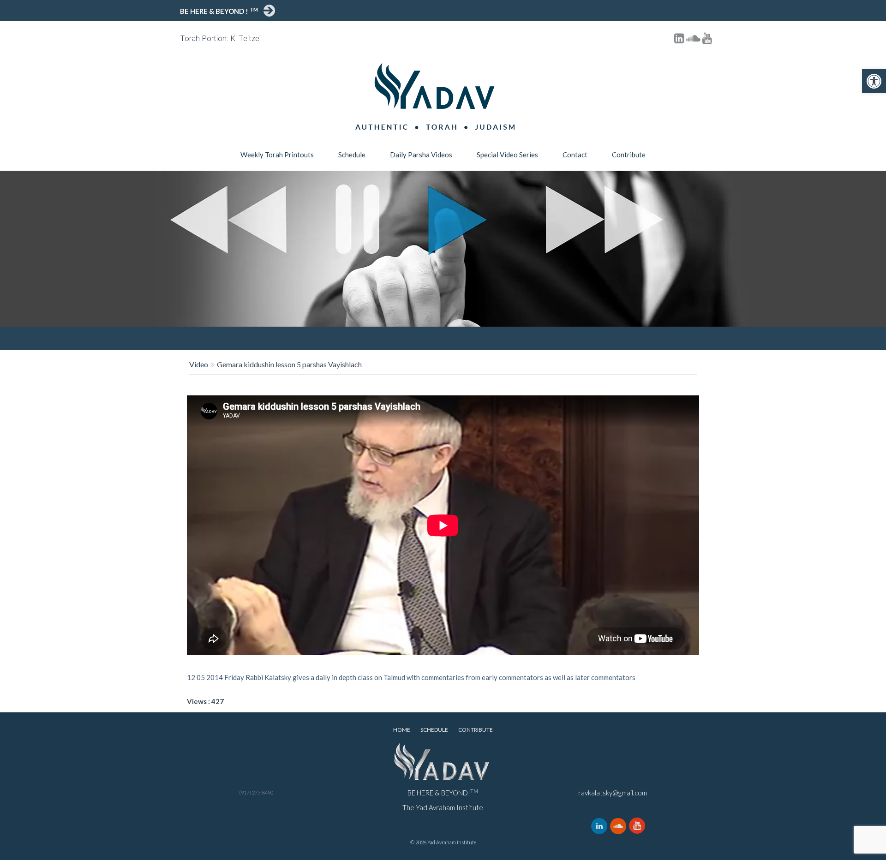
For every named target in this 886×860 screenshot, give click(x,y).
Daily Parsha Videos (421, 154)
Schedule (351, 154)
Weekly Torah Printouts (277, 154)
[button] (874, 81)
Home (401, 729)
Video (198, 364)
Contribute (629, 154)
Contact (575, 154)
